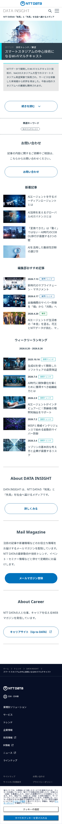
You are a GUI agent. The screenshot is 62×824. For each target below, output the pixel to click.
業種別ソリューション (14, 707)
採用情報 (8, 737)
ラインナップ (10, 760)
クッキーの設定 (31, 809)
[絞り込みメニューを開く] (57, 10)
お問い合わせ (31, 172)
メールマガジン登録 (31, 578)
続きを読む (28, 106)
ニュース (7, 753)
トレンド (17, 669)
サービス (8, 714)
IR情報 (6, 745)
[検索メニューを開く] (50, 11)
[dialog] (31, 805)
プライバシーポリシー (43, 782)
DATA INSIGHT (32, 669)
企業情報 (8, 730)
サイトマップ (9, 776)
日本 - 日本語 (13, 696)
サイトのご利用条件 (12, 782)
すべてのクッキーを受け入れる (31, 818)
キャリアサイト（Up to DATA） (29, 632)
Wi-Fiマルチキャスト (30, 129)
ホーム (6, 669)
